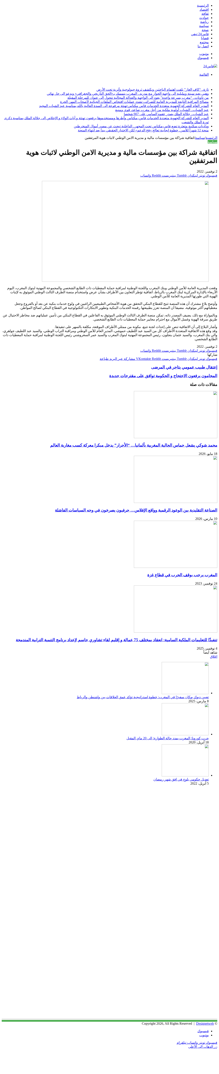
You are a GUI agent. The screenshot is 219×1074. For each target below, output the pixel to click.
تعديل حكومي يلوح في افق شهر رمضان (181, 779)
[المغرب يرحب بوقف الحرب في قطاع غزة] (175, 567)
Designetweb (205, 1023)
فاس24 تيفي (200, 34)
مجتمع (204, 42)
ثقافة (205, 13)
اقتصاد (204, 9)
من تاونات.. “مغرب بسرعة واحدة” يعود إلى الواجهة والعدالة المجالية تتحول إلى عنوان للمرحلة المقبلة (138, 97)
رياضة (204, 22)
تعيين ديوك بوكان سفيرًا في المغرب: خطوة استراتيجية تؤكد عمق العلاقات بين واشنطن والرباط (143, 697)
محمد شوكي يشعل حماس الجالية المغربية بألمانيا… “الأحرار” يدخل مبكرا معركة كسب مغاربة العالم (133, 445)
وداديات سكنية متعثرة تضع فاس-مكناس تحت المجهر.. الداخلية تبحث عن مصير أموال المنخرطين (141, 126)
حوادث (204, 18)
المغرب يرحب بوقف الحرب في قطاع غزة (182, 575)
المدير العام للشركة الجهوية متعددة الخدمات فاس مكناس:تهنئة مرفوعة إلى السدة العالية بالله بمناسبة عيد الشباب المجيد (124, 106)
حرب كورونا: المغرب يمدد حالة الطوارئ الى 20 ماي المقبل (167, 738)
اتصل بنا (203, 46)
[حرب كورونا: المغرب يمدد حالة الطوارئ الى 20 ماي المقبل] (185, 734)
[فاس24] (210, 66)
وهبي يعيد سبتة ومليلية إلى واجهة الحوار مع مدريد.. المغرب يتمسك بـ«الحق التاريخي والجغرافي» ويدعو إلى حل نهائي (128, 93)
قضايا (205, 38)
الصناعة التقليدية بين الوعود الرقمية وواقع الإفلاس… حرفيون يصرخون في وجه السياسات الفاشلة (136, 510)
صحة (205, 30)
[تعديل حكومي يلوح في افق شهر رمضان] (185, 775)
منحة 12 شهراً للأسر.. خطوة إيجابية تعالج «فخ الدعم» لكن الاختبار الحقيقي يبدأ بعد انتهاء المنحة (143, 130)
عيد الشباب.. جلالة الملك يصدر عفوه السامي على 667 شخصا (166, 114)
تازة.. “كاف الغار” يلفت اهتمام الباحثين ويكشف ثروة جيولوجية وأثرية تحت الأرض (152, 89)
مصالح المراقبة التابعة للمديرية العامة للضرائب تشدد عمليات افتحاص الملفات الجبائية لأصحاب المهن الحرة (134, 102)
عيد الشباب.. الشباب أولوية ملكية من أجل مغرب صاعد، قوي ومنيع (162, 110)
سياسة (204, 26)
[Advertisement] (181, 827)
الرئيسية (203, 5)
